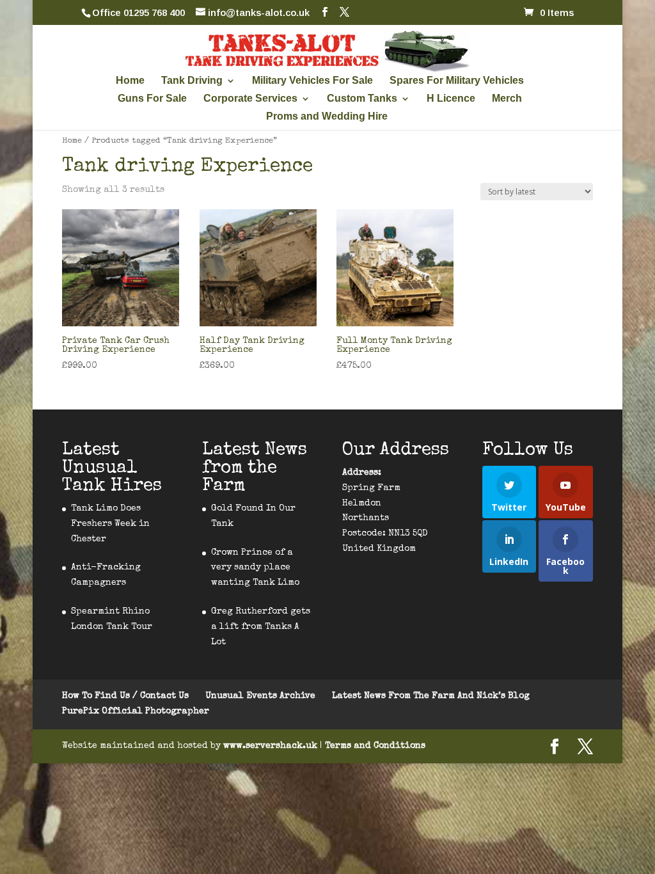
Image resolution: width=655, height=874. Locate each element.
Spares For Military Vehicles (457, 81)
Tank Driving (192, 81)
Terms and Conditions (375, 746)
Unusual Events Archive (260, 696)
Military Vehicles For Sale (312, 81)
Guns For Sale (152, 99)
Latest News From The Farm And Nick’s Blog (431, 696)
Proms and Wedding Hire (327, 117)
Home (130, 81)
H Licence (451, 99)
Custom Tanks (362, 99)
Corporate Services (250, 99)
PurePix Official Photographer (135, 711)
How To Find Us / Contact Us (125, 696)
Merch (507, 99)
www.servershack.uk (271, 746)
